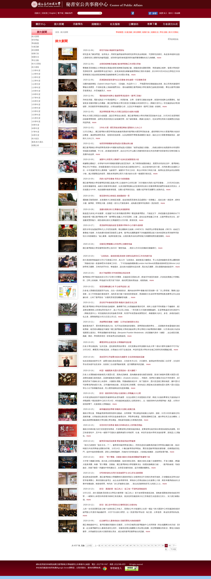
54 (148, 546)
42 (106, 546)
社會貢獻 (128, 32)
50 (134, 546)
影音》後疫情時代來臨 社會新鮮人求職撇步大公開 (120, 393)
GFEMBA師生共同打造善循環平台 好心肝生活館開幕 (121, 473)
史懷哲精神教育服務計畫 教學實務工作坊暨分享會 (120, 64)
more (159, 58)
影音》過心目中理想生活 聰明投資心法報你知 (118, 505)
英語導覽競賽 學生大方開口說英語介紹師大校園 (119, 112)
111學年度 (36, 84)
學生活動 (163, 32)
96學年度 (35, 135)
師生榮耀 (137, 32)
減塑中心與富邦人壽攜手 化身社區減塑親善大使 (119, 159)
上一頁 (97, 546)
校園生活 (154, 32)
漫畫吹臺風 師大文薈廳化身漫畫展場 (114, 209)
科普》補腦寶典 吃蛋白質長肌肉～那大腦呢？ (118, 370)
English (52, 13)
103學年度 (36, 111)
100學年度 (36, 121)
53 (145, 546)
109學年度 (36, 91)
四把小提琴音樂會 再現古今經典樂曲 (114, 179)
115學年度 (36, 70)
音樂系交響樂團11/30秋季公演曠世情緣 (115, 244)
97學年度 (35, 132)
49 (131, 546)
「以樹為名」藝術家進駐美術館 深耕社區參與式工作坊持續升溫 (125, 256)
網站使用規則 (41, 564)
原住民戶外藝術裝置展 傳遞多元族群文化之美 (118, 302)
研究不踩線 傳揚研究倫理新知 (111, 50)
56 (155, 546)
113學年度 (36, 77)
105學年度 (36, 104)
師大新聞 (64, 32)
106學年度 (36, 101)
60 (170, 546)
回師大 (37, 13)
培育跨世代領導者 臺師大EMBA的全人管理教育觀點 (120, 425)
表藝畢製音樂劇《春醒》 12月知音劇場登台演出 (119, 322)
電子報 (60, 13)
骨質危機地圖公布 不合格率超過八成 (114, 286)
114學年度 (36, 74)
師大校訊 (35, 138)
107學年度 (36, 98)
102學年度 (36, 115)
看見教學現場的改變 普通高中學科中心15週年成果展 (121, 225)
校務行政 (146, 32)
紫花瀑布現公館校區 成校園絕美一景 (114, 196)
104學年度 (36, 108)
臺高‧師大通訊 (37, 142)
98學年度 (35, 128)
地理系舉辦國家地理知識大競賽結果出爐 (116, 143)
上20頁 (89, 546)
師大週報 (35, 67)
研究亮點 (35, 40)
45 (116, 546)
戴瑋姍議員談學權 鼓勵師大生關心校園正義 (117, 409)
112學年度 (36, 81)
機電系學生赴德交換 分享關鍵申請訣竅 (115, 342)
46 (120, 546)
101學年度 (36, 118)
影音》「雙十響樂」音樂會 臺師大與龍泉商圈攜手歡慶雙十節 (124, 457)
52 (141, 546)
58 (163, 546)
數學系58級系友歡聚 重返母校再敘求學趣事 (117, 441)
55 (152, 546)
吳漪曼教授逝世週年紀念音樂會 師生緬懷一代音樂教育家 (122, 80)
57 (159, 546)
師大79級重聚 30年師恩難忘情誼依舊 (114, 273)
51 (138, 546)
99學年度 (35, 125)
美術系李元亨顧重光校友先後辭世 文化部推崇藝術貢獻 (121, 357)
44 (113, 546)
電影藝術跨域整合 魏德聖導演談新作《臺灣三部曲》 (121, 96)
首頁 (57, 32)
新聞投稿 (174, 39)
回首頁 (45, 13)
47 (123, 546)
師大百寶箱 (173, 32)
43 (109, 546)
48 (127, 546)
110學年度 (36, 87)
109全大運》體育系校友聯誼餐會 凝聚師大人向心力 (120, 128)
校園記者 (35, 145)
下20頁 (173, 549)
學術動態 (119, 32)
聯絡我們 (68, 13)
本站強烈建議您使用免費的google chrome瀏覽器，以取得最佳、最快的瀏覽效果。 (69, 568)
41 (102, 546)
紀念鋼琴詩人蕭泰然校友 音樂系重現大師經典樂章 (120, 521)
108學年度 (36, 94)
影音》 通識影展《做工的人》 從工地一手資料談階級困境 (123, 489)
